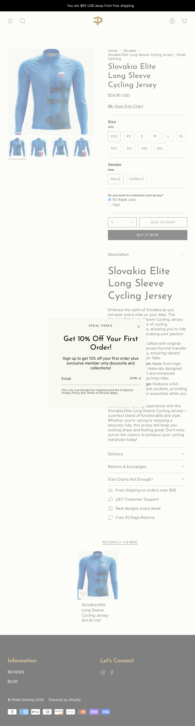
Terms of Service (98, 393)
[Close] (138, 326)
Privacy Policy (70, 393)
